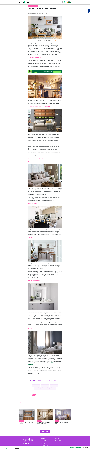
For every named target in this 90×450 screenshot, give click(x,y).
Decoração (39, 2)
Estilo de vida (44, 2)
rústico (52, 362)
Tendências (23, 404)
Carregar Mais (45, 431)
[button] (84, 447)
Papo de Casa (34, 2)
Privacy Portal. (17, 448)
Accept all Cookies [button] (73, 447)
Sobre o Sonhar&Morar (58, 440)
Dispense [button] (79, 447)
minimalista (30, 364)
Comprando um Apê (51, 2)
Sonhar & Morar (24, 1)
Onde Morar (57, 2)
